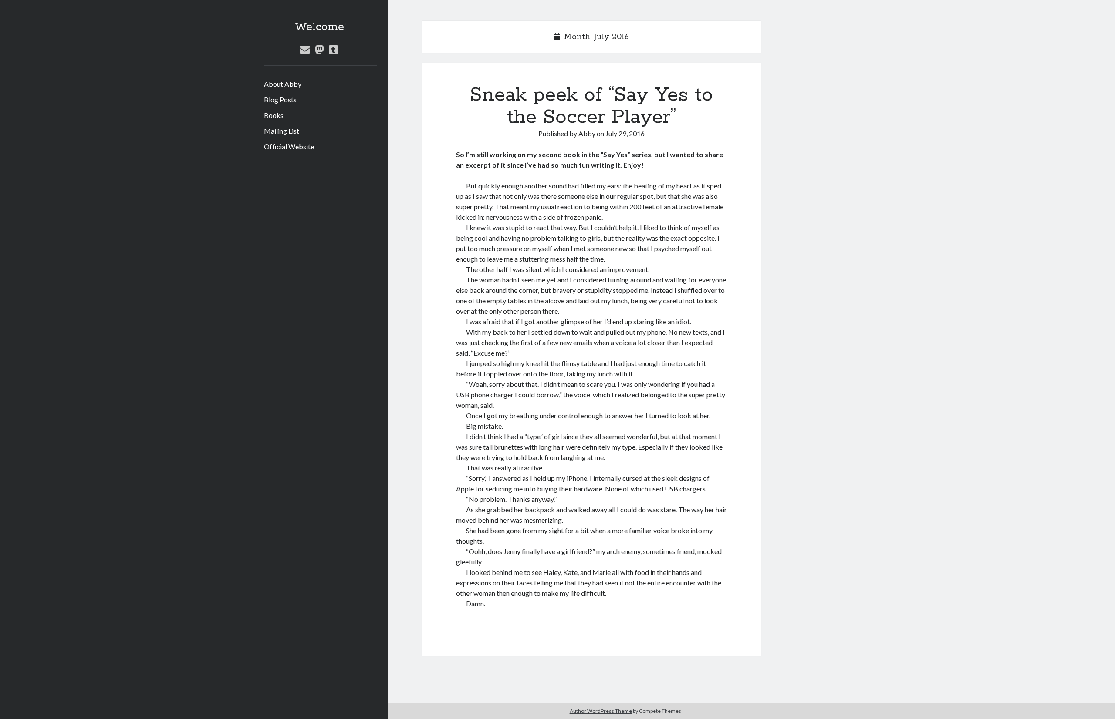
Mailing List (281, 131)
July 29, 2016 (625, 133)
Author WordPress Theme (601, 711)
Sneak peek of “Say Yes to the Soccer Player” (591, 106)
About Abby (282, 84)
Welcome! (320, 27)
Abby (586, 133)
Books (274, 115)
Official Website (289, 146)
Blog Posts (280, 99)
